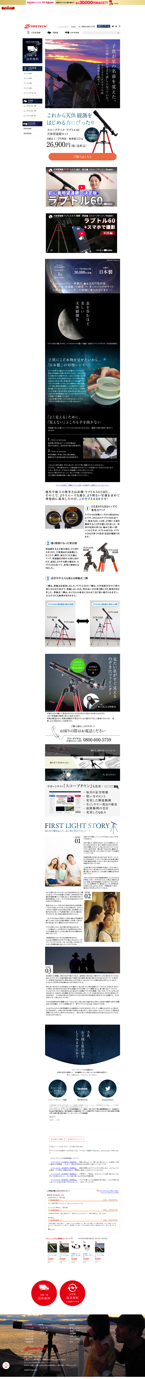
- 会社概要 (72, 1333)
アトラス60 (28, 83)
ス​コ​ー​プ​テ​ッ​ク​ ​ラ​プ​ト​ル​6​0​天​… (63, 1255)
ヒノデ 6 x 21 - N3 (30, 106)
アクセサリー (56, 1325)
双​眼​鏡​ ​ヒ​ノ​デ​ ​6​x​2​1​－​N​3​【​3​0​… (88, 1255)
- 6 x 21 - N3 (43, 1328)
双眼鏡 (41, 1325)
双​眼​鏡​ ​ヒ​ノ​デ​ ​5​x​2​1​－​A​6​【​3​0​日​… (75, 1255)
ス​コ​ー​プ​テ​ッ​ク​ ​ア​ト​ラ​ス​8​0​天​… (99, 1255)
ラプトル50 (28, 73)
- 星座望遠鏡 (29, 1339)
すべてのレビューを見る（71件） (109, 1190)
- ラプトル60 (29, 1331)
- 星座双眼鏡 (29, 1342)
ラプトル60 (28, 78)
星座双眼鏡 (27, 133)
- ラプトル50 (29, 1328)
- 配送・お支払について (77, 1328)
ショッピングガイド (63, 26)
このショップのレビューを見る (110, 1192)
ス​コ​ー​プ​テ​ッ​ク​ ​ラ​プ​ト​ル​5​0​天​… (52, 1255)
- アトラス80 (29, 1336)
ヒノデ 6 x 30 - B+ (30, 116)
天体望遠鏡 (28, 1325)
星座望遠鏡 (27, 128)
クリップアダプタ (30, 93)
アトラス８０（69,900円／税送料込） (64, 1180)
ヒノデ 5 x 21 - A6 (30, 111)
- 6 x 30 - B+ (43, 1333)
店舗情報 (73, 26)
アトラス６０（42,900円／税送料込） (64, 1174)
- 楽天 (71, 1342)
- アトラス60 (29, 1333)
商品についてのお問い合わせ (59, 1146)
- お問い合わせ (74, 1336)
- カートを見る (74, 1339)
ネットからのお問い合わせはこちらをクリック (40, 1362)
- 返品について (74, 1331)
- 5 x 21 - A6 (43, 1331)
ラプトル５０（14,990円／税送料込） (64, 1162)
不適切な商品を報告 (77, 1146)
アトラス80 (28, 88)
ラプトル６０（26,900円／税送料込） (64, 1168)
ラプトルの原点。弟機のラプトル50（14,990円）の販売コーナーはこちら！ (83, 485)
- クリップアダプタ (58, 1328)
